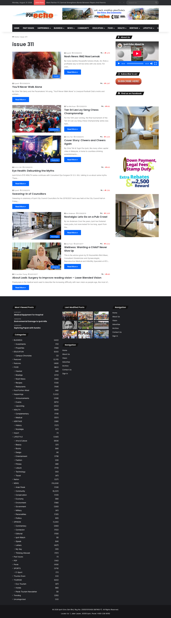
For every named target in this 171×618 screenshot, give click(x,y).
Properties (20, 348)
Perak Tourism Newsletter (26, 592)
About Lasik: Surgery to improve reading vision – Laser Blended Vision (56, 277)
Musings (19, 375)
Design (18, 452)
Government (21, 506)
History (19, 425)
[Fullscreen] (155, 63)
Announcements (22, 398)
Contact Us (66, 370)
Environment (21, 503)
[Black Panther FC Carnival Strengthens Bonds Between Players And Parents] (101, 315)
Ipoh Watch (20, 537)
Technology (20, 472)
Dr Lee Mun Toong (20, 274)
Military (19, 510)
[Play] (119, 63)
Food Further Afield (21, 390)
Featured (17, 359)
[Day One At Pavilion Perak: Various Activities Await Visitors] (69, 334)
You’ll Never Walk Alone (27, 87)
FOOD (110, 28)
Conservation (21, 495)
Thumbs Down (19, 576)
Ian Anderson (70, 213)
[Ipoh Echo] (35, 14)
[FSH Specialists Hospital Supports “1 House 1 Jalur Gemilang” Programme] (85, 334)
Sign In (65, 374)
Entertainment (21, 456)
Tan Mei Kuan (71, 106)
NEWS (70, 28)
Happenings (18, 394)
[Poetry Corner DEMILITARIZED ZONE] (69, 325)
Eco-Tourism (21, 584)
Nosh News (20, 379)
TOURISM (18, 580)
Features (17, 363)
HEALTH (121, 28)
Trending (17, 595)
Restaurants (20, 387)
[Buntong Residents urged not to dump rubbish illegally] (85, 325)
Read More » (72, 72)
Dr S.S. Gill (18, 167)
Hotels (18, 588)
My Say (19, 549)
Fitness (18, 464)
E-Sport (19, 572)
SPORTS (17, 568)
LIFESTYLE (147, 28)
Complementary (22, 414)
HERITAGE (133, 28)
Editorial (19, 534)
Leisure (19, 468)
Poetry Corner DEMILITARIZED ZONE (60, 2)
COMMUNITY (83, 28)
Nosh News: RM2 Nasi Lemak (82, 56)
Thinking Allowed (23, 553)
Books (18, 448)
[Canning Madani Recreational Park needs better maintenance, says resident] (101, 325)
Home (16, 28)
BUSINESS (58, 28)
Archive (65, 366)
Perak (16, 564)
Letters (18, 545)
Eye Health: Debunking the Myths (33, 170)
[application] (137, 53)
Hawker (19, 371)
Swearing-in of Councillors (29, 194)
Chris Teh (69, 137)
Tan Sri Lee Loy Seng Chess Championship (81, 111)
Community (20, 491)
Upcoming (20, 406)
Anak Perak (20, 487)
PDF (15, 561)
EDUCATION (98, 28)
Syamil (68, 53)
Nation (16, 479)
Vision (64, 358)
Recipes (19, 383)
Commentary (21, 526)
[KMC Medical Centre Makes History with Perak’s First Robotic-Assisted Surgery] (101, 334)
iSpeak (18, 541)
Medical (19, 417)
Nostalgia (20, 429)
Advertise (66, 362)
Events (18, 402)
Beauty (18, 445)
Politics (19, 518)
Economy (20, 499)
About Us (66, 354)
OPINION (161, 28)
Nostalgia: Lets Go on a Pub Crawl (85, 217)
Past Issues (28, 28)
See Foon (69, 244)
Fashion (19, 460)
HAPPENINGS (43, 28)
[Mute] (151, 63)
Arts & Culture (21, 441)
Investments (21, 344)
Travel (18, 475)
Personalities (21, 514)
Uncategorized (20, 599)
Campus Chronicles (24, 356)
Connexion (20, 530)
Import (16, 433)
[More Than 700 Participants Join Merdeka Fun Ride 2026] (69, 315)
